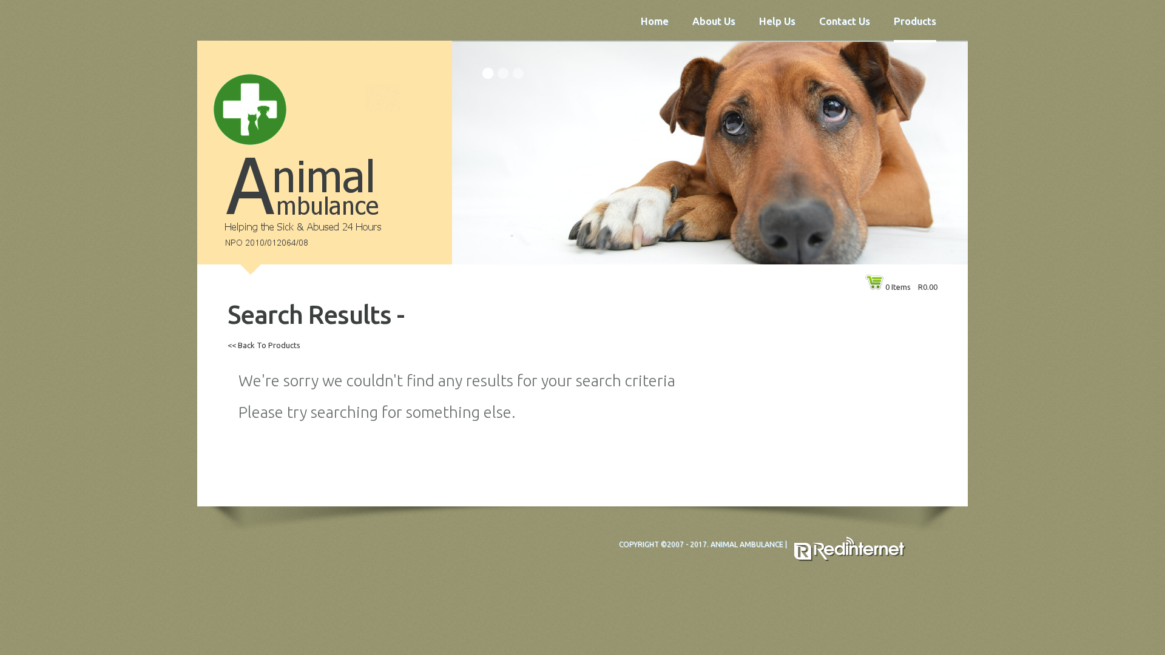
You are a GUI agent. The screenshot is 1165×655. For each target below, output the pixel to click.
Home (655, 21)
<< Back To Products (264, 345)
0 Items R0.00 (911, 287)
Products (915, 21)
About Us (713, 21)
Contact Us (844, 21)
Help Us (777, 21)
